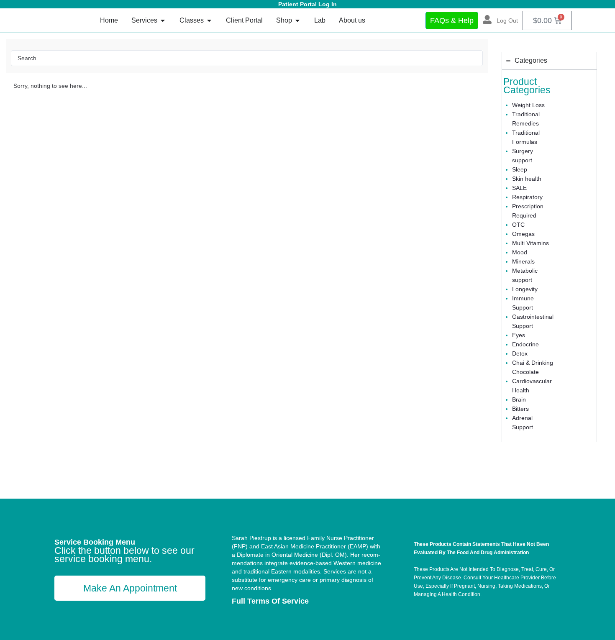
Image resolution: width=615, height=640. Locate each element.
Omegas (523, 233)
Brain (519, 399)
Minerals (523, 261)
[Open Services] (162, 20)
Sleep (519, 169)
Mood (519, 252)
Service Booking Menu (94, 542)
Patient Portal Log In (307, 4)
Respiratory (527, 197)
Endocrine (525, 344)
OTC (518, 224)
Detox (520, 353)
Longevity (525, 289)
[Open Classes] (209, 20)
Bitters (520, 408)
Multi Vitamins (530, 243)
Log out (507, 20)
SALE (519, 187)
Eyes (518, 335)
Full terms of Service (270, 601)
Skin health (526, 178)
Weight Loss (528, 105)
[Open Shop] (297, 20)
